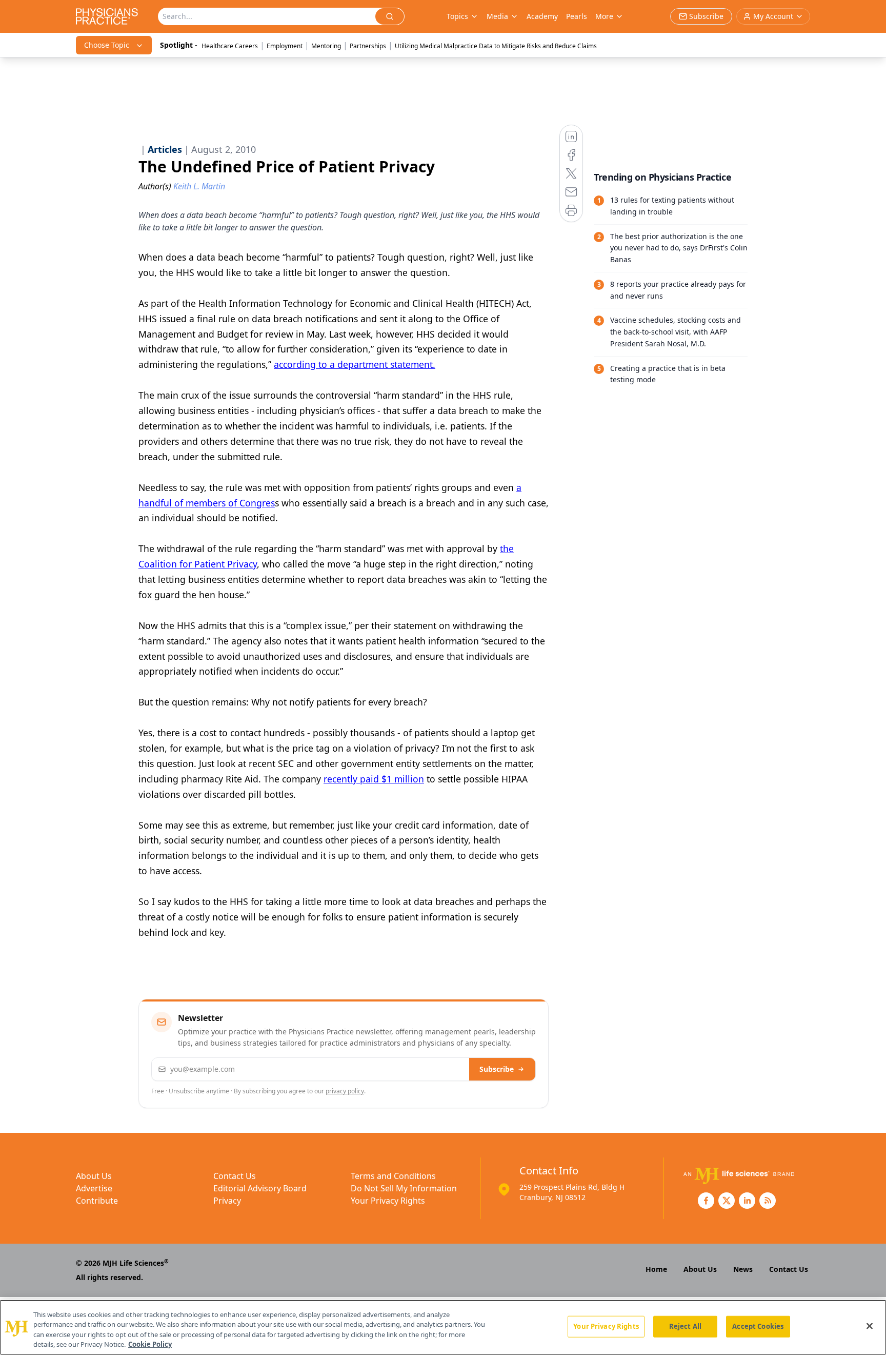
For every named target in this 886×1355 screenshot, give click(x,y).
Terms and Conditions (393, 1176)
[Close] (869, 1325)
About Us (94, 1176)
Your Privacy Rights (388, 1200)
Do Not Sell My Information (404, 1188)
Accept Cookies (757, 1326)
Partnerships (368, 46)
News (743, 1269)
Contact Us (234, 1176)
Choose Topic (106, 45)
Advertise (94, 1188)
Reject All (685, 1326)
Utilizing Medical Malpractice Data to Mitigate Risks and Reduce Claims (496, 46)
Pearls (576, 16)
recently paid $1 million (374, 779)
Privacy (227, 1200)
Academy (542, 16)
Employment (285, 46)
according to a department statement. (354, 364)
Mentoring (326, 46)
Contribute (97, 1200)
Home (656, 1269)
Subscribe (496, 1069)
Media (497, 16)
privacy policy (345, 1091)
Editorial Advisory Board (260, 1188)
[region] (443, 1327)
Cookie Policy (150, 1344)
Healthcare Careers (230, 46)
